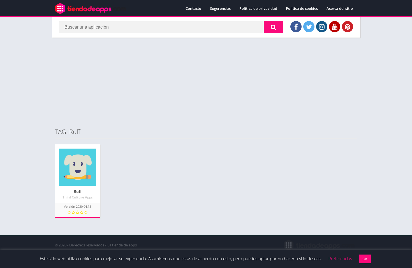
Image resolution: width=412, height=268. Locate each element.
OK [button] (364, 258)
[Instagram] (321, 26)
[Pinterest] (347, 26)
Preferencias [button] (340, 258)
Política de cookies (302, 8)
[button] (273, 27)
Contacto (193, 8)
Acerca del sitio (340, 8)
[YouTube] (334, 26)
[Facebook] (296, 26)
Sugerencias (220, 8)
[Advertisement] (206, 82)
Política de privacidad (258, 8)
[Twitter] (308, 26)
